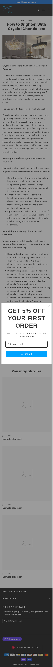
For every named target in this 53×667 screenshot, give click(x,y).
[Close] (49, 306)
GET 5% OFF (26, 354)
